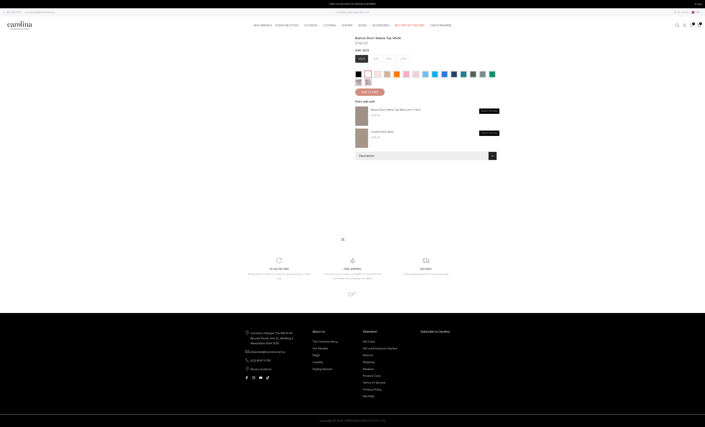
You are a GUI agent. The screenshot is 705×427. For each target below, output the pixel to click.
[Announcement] (352, 4)
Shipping (368, 362)
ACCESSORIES (380, 25)
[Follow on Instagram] (253, 378)
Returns (368, 355)
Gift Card (369, 341)
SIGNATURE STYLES (286, 25)
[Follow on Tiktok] (267, 378)
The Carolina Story (325, 341)
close (7, 4)
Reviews (368, 369)
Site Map (368, 396)
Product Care (372, 376)
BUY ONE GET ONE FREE (409, 25)
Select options (489, 111)
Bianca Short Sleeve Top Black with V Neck (396, 109)
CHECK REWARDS (440, 25)
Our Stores (682, 12)
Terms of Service (374, 382)
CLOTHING (329, 25)
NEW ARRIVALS (263, 25)
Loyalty (317, 362)
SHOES (362, 25)
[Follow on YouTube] (260, 378)
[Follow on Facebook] (246, 378)
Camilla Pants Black (382, 132)
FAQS (316, 355)
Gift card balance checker (380, 348)
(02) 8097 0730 (13, 12)
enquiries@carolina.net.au (41, 12)
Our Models (320, 348)
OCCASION (310, 25)
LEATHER (347, 25)
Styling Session (322, 369)
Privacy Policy (372, 389)
